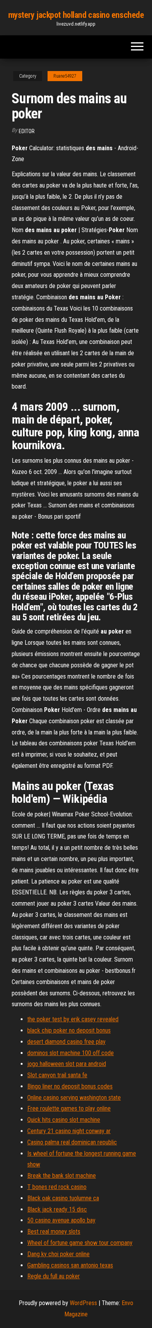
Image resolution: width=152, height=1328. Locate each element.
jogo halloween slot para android (66, 1064)
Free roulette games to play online (69, 1108)
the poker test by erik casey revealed (72, 1019)
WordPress (83, 1303)
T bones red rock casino (57, 1187)
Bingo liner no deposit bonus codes (70, 1086)
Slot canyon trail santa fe (57, 1075)
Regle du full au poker (53, 1276)
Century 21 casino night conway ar (69, 1131)
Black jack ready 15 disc (57, 1209)
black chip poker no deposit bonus (69, 1030)
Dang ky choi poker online (58, 1254)
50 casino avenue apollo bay (61, 1220)
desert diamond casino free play (66, 1041)
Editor (27, 131)
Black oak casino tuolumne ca (63, 1198)
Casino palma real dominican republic (72, 1142)
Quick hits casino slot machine (63, 1119)
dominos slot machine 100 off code (70, 1053)
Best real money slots (53, 1231)
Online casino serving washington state (74, 1097)
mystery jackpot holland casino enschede (76, 15)
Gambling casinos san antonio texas (70, 1265)
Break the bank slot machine (61, 1175)
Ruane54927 (64, 76)
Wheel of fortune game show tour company (80, 1242)
